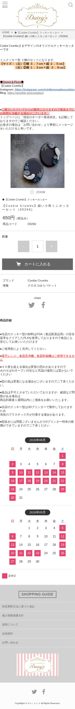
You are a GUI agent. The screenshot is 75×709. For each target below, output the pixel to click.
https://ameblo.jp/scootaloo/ (26, 92)
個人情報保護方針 (13, 615)
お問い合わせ (10, 642)
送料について (10, 624)
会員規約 (7, 633)
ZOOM (40, 192)
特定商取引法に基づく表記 (18, 606)
